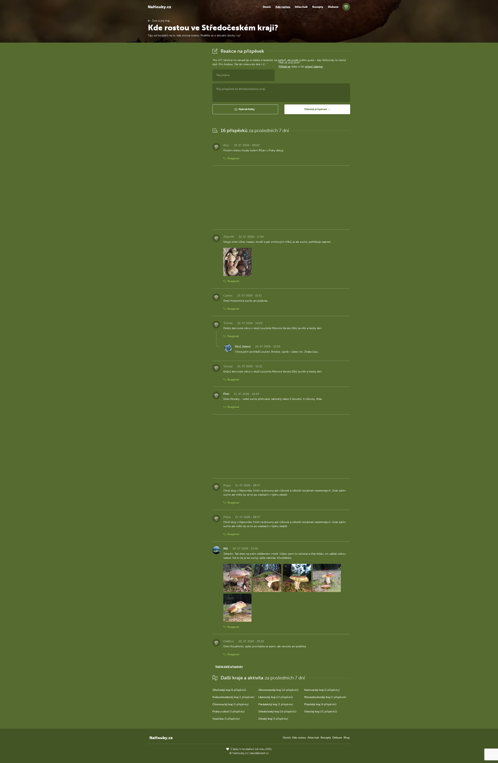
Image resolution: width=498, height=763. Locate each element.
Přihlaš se (284, 66)
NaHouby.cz (159, 6)
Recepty (317, 7)
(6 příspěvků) (229, 690)
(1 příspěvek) (233, 697)
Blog (346, 737)
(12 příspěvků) (275, 697)
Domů (267, 7)
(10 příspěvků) (278, 690)
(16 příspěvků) (277, 711)
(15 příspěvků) (320, 711)
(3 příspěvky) (230, 704)
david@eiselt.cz (259, 753)
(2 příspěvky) (322, 690)
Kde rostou (282, 7)
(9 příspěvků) (320, 704)
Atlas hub (301, 7)
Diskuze (333, 7)
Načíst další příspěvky (229, 666)
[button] (245, 109)
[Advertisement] (177, 105)
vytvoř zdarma (314, 66)
